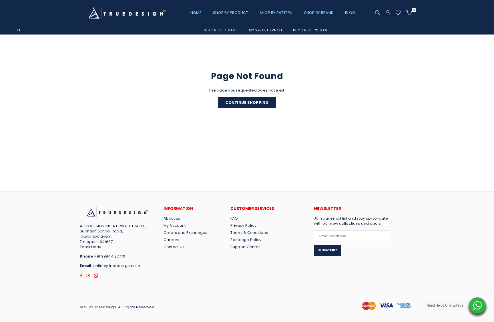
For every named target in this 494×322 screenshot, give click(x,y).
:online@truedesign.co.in (115, 265)
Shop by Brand (319, 12)
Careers (172, 239)
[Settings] (388, 13)
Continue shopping (246, 102)
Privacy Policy (243, 225)
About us (172, 218)
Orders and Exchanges (186, 232)
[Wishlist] (398, 13)
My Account (175, 225)
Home (196, 12)
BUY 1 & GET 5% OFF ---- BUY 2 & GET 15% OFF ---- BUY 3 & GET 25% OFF (261, 30)
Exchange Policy (246, 239)
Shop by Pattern (276, 12)
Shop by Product (230, 12)
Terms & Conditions (249, 232)
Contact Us (174, 247)
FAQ (234, 218)
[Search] (377, 13)
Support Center (245, 247)
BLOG (350, 12)
